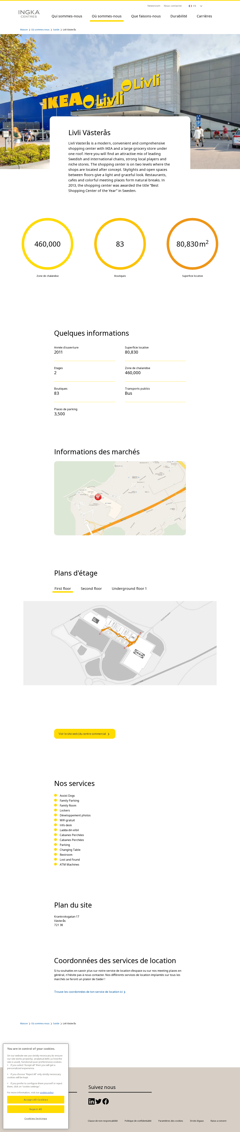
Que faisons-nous (146, 16)
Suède (56, 29)
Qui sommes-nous (67, 16)
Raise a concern (218, 1120)
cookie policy (46, 1092)
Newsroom (153, 5)
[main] (36, 1086)
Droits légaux (197, 1120)
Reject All (36, 1109)
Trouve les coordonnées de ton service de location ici (88, 992)
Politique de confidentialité (138, 1120)
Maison (24, 29)
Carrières (204, 16)
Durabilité (178, 16)
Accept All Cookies (36, 1099)
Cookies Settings (35, 1118)
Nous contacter (173, 5)
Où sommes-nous (107, 16)
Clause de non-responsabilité (103, 1120)
